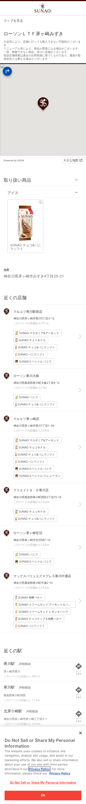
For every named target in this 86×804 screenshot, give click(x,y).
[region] (43, 765)
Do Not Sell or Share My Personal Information (43, 782)
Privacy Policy (39, 769)
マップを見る (13, 20)
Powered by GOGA (14, 160)
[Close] (80, 733)
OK (43, 795)
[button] (43, 180)
